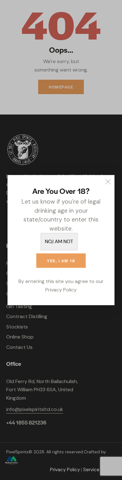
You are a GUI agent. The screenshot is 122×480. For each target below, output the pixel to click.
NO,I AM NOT (59, 241)
